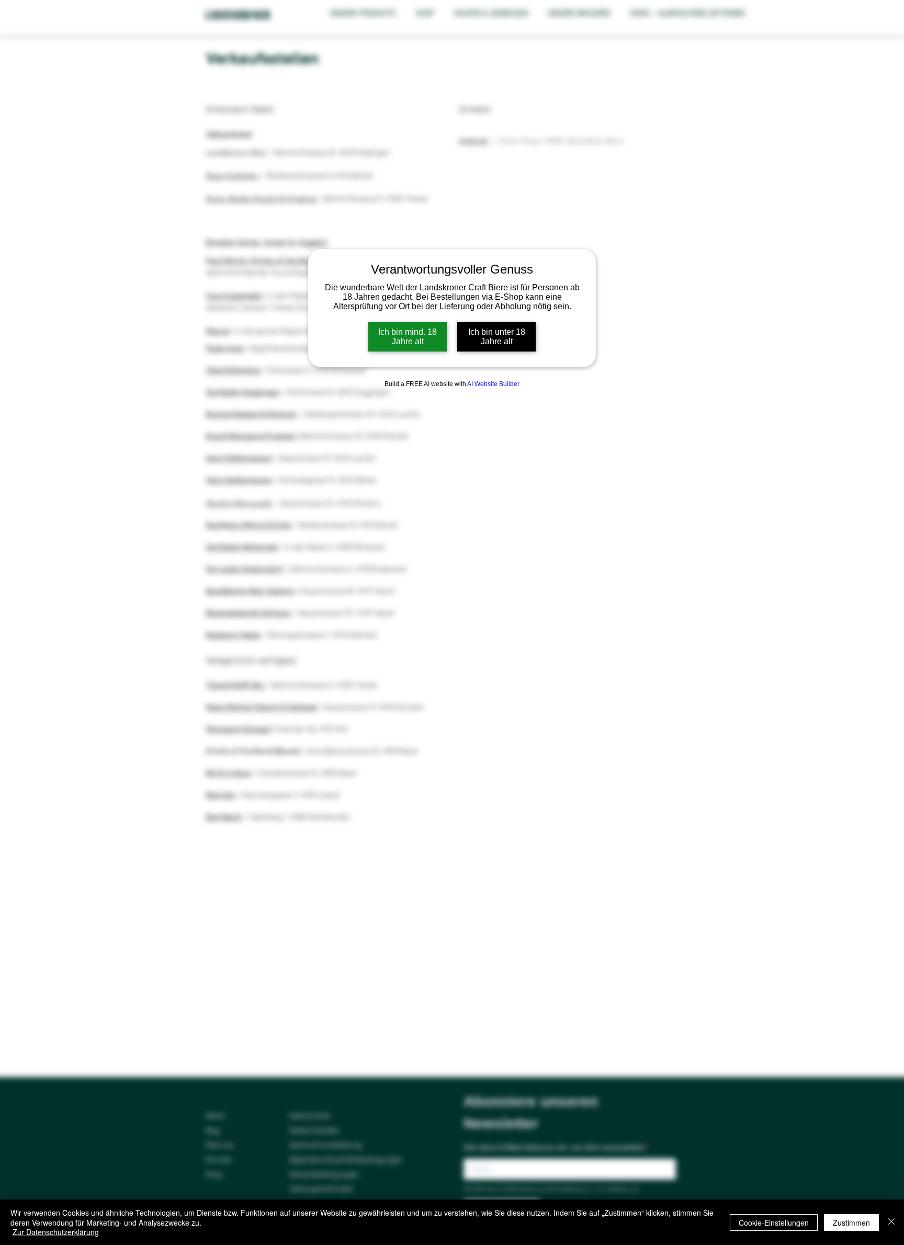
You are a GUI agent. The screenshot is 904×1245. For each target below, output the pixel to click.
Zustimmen (851, 1222)
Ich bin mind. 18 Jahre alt (407, 336)
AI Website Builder (493, 384)
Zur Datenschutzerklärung (56, 1232)
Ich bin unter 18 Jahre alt (496, 336)
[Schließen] (891, 1222)
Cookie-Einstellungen (774, 1222)
